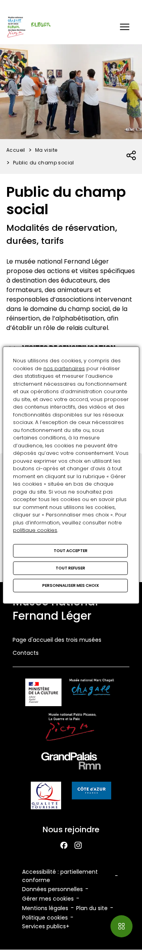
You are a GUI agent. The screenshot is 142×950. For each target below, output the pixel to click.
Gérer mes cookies (48, 899)
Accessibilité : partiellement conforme (60, 876)
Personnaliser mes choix (70, 585)
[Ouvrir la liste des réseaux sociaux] (131, 155)
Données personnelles (52, 889)
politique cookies (35, 530)
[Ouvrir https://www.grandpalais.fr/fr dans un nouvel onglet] (71, 762)
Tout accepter (71, 550)
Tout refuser (70, 568)
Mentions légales (45, 908)
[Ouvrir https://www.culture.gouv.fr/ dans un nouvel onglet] (43, 694)
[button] (125, 27)
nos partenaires (64, 368)
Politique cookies (45, 918)
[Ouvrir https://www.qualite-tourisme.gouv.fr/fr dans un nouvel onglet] (46, 797)
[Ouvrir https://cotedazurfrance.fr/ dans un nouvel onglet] (91, 792)
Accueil (15, 150)
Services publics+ (45, 926)
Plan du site (92, 908)
